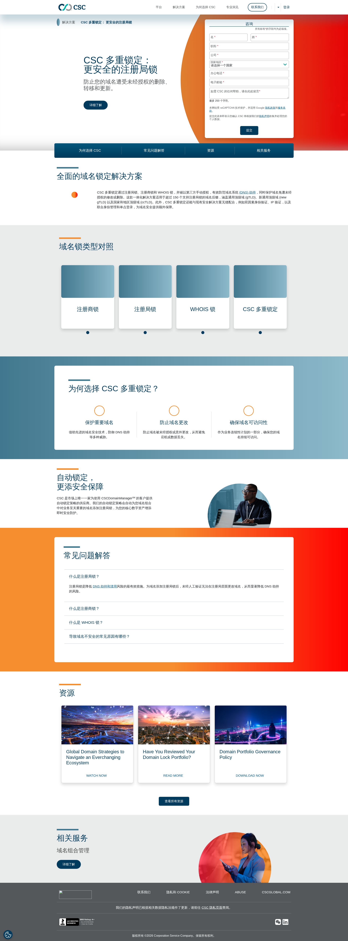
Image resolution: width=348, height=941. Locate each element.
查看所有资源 (174, 801)
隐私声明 (264, 116)
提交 (252, 130)
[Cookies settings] (8, 934)
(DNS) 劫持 (247, 192)
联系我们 (257, 7)
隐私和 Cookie (178, 892)
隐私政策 (270, 107)
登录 (286, 7)
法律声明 (212, 892)
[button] (159, 7)
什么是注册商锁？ (84, 609)
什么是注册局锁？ (84, 577)
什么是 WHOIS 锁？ (86, 623)
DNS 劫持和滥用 (105, 586)
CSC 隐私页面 (212, 907)
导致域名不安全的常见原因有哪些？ (99, 637)
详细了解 (99, 105)
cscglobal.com (276, 892)
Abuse (240, 892)
